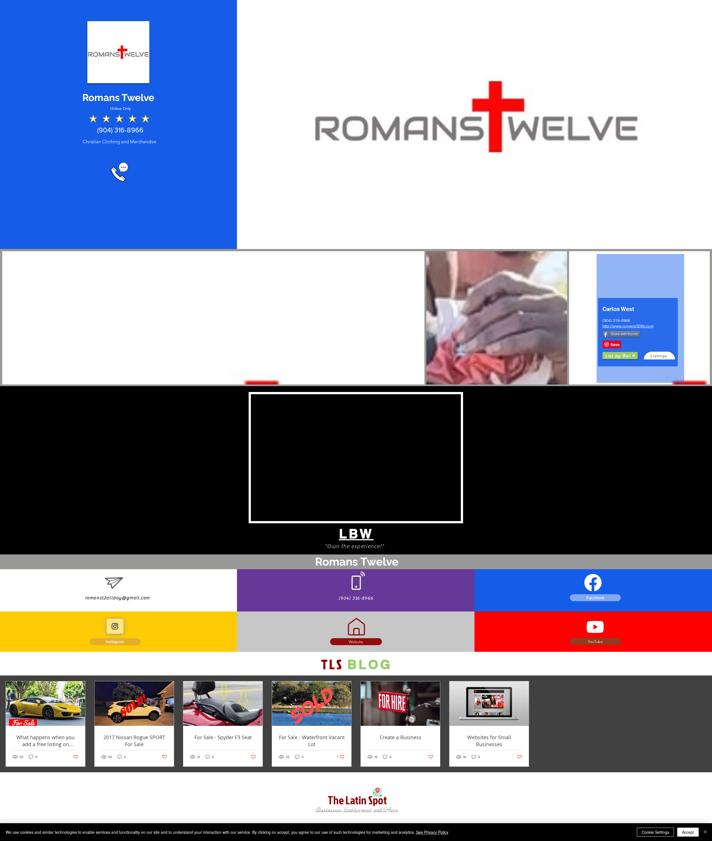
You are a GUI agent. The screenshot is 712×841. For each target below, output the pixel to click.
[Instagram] (115, 626)
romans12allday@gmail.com (117, 597)
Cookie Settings (655, 832)
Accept (688, 832)
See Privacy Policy (432, 832)
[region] (640, 318)
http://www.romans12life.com (628, 326)
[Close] (705, 832)
